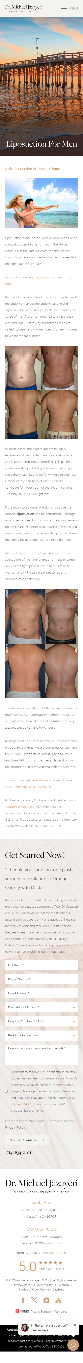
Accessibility (45, 1285)
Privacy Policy (23, 1285)
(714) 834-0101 (50, 826)
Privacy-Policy (15, 1127)
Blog (33, 1253)
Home (21, 1253)
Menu (73, 8)
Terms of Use (58, 1121)
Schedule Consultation (23, 1140)
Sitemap (63, 1285)
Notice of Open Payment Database (41, 1289)
